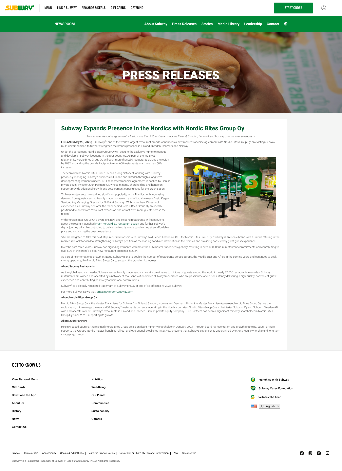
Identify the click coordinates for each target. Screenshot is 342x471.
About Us (18, 403)
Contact (273, 24)
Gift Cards (118, 8)
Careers (96, 419)
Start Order (293, 8)
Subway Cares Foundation (275, 388)
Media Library (228, 24)
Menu (48, 8)
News (15, 419)
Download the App (24, 395)
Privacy (16, 453)
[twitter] (318, 453)
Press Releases (184, 24)
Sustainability (100, 411)
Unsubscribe (189, 453)
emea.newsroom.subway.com (115, 291)
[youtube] (327, 453)
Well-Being (98, 387)
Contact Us (19, 427)
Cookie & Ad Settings (72, 453)
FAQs (175, 453)
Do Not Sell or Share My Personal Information (144, 453)
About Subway (155, 24)
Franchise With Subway (273, 379)
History (16, 411)
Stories (207, 24)
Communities (100, 403)
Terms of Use (31, 453)
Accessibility (49, 453)
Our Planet (98, 395)
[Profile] (323, 8)
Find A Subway (67, 8)
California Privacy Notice (101, 453)
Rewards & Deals (94, 8)
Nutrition (97, 379)
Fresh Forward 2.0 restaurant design (117, 223)
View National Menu (25, 379)
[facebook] (301, 453)
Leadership (253, 24)
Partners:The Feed (269, 397)
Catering (137, 8)
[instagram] (310, 453)
